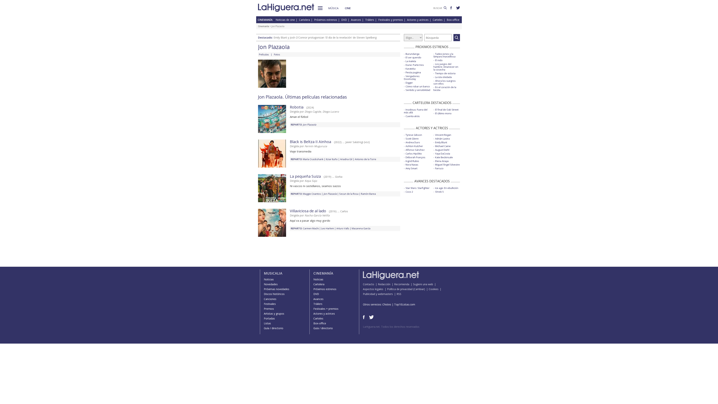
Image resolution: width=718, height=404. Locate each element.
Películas (264, 54)
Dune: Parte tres (415, 65)
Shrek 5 (439, 191)
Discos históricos (274, 294)
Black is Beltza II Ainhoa (310, 141)
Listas (267, 323)
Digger (409, 82)
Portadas (269, 318)
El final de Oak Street (446, 109)
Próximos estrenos (325, 20)
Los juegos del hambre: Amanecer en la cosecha (445, 66)
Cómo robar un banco (418, 86)
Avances (356, 20)
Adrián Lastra (442, 138)
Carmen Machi (311, 228)
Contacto (368, 284)
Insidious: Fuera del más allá (415, 111)
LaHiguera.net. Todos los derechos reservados (391, 326)
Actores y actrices (418, 20)
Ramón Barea (368, 193)
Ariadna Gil (346, 159)
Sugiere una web (423, 284)
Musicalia (273, 273)
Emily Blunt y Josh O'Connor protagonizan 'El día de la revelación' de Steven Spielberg (325, 37)
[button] (320, 8)
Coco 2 (409, 191)
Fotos (277, 54)
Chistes (386, 304)
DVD (344, 20)
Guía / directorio (273, 328)
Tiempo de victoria (445, 73)
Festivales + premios (325, 308)
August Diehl (442, 150)
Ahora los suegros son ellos (444, 82)
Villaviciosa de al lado (308, 210)
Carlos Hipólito (414, 153)
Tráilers (369, 20)
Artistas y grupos (274, 313)
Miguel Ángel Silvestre (447, 164)
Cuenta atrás (413, 116)
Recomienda (401, 284)
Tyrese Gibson (414, 135)
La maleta (411, 61)
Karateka (410, 68)
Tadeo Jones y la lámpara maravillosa (444, 55)
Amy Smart (411, 168)
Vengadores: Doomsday (412, 77)
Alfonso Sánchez (415, 150)
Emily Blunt (441, 142)
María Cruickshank (313, 159)
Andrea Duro (413, 142)
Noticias (269, 279)
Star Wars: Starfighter (417, 188)
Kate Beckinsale (444, 157)
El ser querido (413, 57)
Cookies (433, 289)
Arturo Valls (342, 228)
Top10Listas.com (404, 304)
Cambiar (419, 289)
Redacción (384, 284)
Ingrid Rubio (412, 161)
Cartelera (304, 20)
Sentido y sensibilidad (418, 90)
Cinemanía (263, 26)
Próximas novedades (276, 289)
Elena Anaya (442, 161)
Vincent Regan (443, 135)
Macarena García (361, 228)
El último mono (443, 113)
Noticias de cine (285, 20)
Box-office (453, 20)
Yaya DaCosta (442, 153)
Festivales (270, 304)
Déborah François (415, 157)
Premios (269, 308)
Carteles (438, 20)
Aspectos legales (373, 289)
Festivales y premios (390, 20)
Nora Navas (412, 164)
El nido (439, 60)
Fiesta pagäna (413, 72)
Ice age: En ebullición (446, 188)
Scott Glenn (412, 138)
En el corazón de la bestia (444, 88)
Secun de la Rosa (348, 193)
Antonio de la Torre (365, 159)
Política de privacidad (399, 289)
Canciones (270, 299)
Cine (348, 8)
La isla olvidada (443, 77)
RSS (399, 294)
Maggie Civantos (312, 193)
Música (333, 8)
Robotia (296, 107)
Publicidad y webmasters (378, 294)
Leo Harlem (327, 228)
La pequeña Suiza (305, 176)
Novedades (271, 284)
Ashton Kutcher (414, 146)
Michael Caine (443, 146)
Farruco (439, 168)
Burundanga (412, 54)
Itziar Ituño (332, 159)
